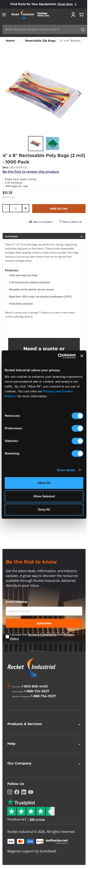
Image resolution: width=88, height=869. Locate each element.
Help (42, 744)
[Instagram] (9, 792)
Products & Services (42, 724)
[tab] (44, 236)
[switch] (77, 428)
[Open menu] (4, 14)
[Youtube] (30, 792)
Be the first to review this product (30, 172)
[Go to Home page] (31, 14)
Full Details (11, 236)
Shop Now (65, 4)
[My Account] (73, 14)
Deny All (44, 509)
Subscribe (44, 623)
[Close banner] (81, 356)
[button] (79, 93)
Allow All (44, 483)
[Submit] (83, 30)
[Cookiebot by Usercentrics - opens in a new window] (58, 356)
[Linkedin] (23, 792)
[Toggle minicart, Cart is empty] (81, 14)
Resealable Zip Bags (40, 40)
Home (10, 40)
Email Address (16, 602)
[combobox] (44, 29)
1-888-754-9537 (36, 691)
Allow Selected (44, 496)
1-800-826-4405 (35, 686)
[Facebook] (16, 792)
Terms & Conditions (42, 634)
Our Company (42, 763)
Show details (66, 470)
